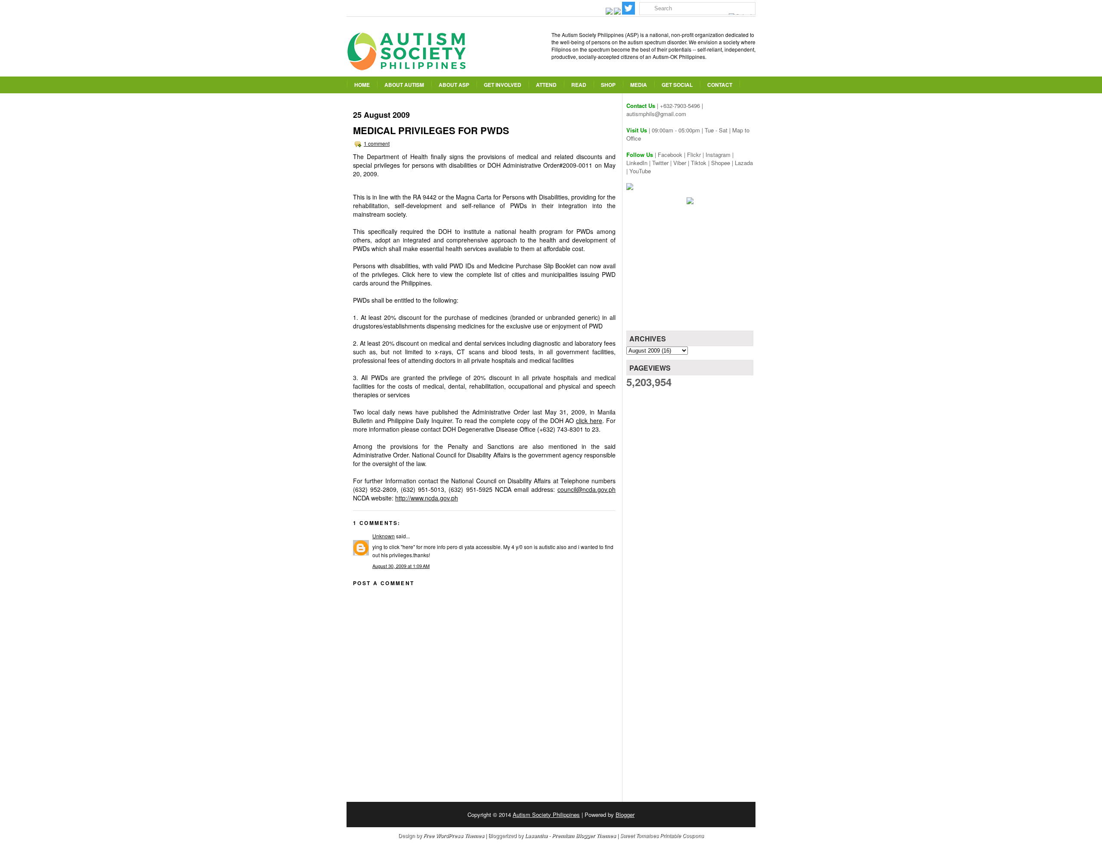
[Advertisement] (690, 270)
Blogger (625, 814)
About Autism (404, 85)
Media (638, 85)
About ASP (454, 85)
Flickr (694, 154)
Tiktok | (701, 163)
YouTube (640, 171)
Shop (608, 85)
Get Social (677, 85)
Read (578, 85)
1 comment (377, 143)
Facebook (670, 154)
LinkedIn (636, 163)
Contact (719, 85)
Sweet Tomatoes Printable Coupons (662, 835)
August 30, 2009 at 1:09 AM (401, 565)
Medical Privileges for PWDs (431, 130)
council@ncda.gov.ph (586, 489)
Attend (546, 85)
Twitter (660, 163)
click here (589, 420)
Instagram (718, 154)
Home (362, 85)
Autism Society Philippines (546, 814)
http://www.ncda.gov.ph (426, 498)
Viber (679, 163)
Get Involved (502, 85)
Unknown (383, 536)
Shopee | (723, 163)
